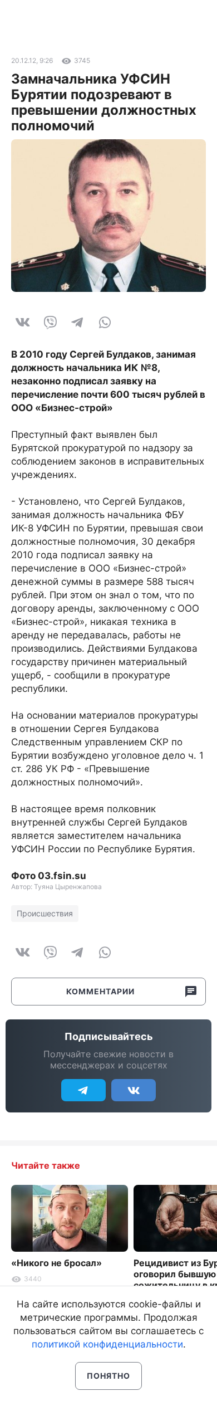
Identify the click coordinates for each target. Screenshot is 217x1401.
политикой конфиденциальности (107, 1344)
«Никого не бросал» (56, 1262)
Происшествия (45, 913)
